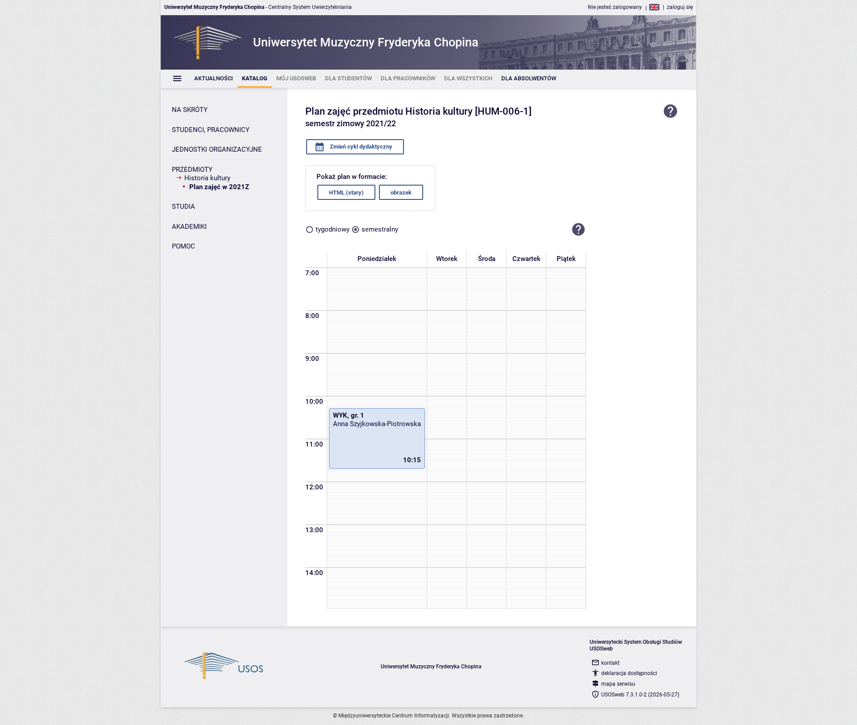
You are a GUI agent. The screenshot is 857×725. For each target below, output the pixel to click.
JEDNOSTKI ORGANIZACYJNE (217, 149)
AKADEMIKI (189, 227)
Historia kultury (207, 178)
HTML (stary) (346, 192)
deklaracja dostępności (629, 673)
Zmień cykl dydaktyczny (360, 146)
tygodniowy (332, 229)
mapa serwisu (618, 684)
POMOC (183, 246)
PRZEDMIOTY (192, 170)
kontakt (610, 663)
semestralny (380, 229)
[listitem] (213, 79)
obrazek (401, 192)
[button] (578, 229)
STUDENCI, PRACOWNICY (211, 130)
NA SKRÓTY (190, 110)
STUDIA (183, 207)
